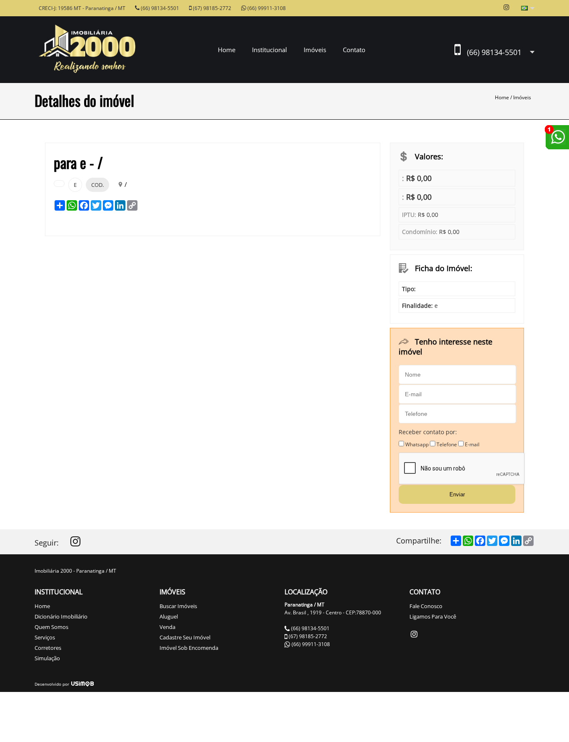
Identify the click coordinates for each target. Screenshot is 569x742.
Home (226, 49)
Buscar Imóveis (178, 606)
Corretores (48, 647)
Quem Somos (51, 627)
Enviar (457, 494)
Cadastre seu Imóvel (185, 637)
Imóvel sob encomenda (189, 647)
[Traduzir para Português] (527, 9)
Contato (354, 49)
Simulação (47, 658)
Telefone (447, 444)
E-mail (472, 444)
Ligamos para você (432, 616)
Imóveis (522, 97)
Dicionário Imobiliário (61, 616)
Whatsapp (417, 444)
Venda (167, 627)
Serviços (45, 637)
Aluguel (169, 616)
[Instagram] (75, 543)
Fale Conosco (425, 606)
